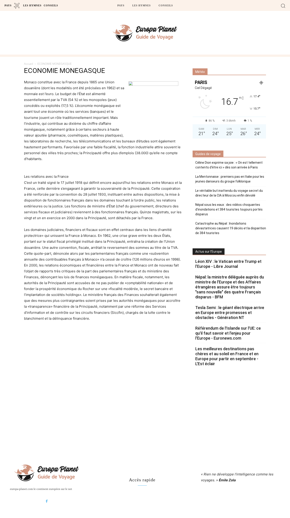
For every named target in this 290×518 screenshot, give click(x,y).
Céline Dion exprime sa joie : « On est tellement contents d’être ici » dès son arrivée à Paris (229, 165)
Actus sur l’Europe (208, 251)
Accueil (28, 64)
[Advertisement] (145, 412)
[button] (283, 5)
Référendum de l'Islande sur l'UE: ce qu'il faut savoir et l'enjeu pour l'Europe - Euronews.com (228, 333)
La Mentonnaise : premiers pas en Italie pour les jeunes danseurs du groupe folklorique (229, 179)
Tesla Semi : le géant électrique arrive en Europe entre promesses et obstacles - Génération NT (229, 312)
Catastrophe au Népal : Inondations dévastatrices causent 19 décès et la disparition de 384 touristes (230, 228)
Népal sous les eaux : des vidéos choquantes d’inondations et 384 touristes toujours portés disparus (229, 209)
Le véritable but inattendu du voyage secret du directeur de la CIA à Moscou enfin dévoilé (229, 193)
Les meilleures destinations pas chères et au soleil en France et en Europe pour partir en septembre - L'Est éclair (227, 356)
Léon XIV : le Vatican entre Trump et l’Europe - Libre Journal (228, 264)
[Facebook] (46, 501)
